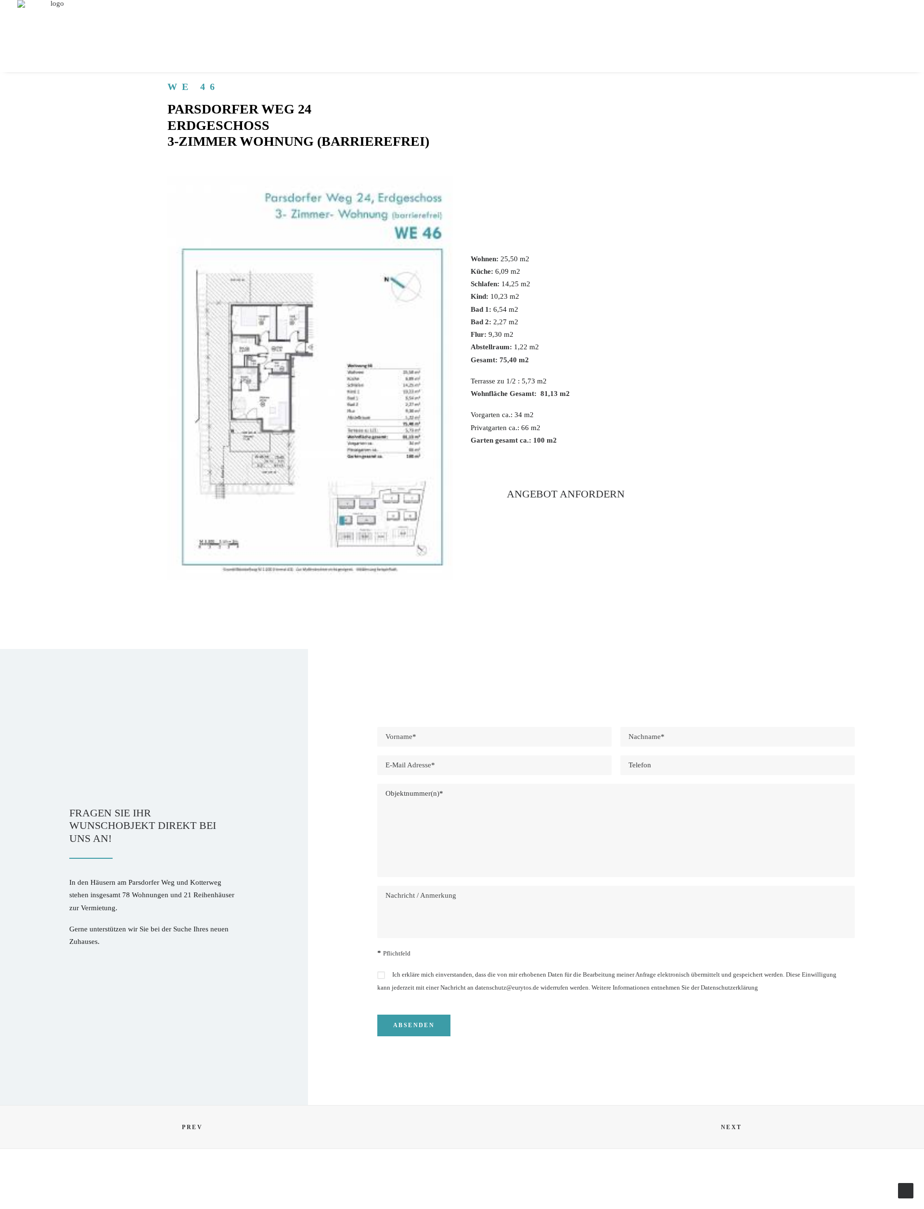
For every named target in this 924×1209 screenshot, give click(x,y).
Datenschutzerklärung (729, 987)
